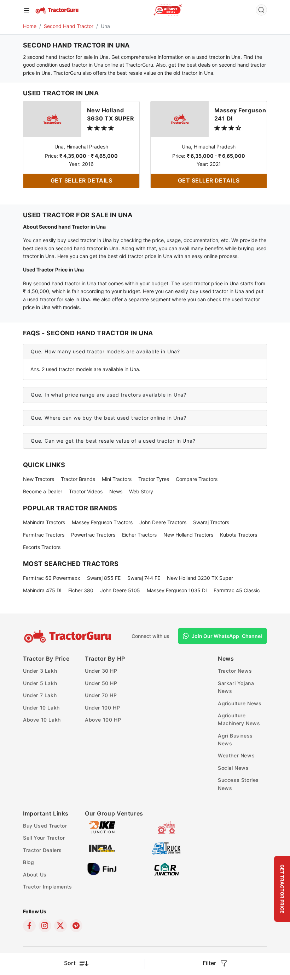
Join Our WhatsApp (227, 636)
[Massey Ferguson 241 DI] (180, 119)
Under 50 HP (101, 683)
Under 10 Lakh (41, 708)
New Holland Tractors (188, 535)
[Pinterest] (76, 925)
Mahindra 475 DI (42, 590)
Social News (233, 768)
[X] (60, 925)
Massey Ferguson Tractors (102, 522)
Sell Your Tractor (44, 838)
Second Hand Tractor (68, 26)
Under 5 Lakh (40, 683)
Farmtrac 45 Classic (237, 590)
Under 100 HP (102, 708)
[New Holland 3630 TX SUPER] (52, 119)
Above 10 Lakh (42, 720)
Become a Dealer (42, 491)
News (115, 491)
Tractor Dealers (42, 850)
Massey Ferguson (240, 114)
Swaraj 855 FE (104, 578)
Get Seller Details (81, 180)
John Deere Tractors (162, 522)
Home (29, 26)
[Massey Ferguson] (167, 10)
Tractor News (235, 671)
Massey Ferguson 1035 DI (177, 590)
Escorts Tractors (41, 547)
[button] (145, 351)
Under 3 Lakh (40, 671)
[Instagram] (45, 925)
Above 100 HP (103, 720)
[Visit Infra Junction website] (102, 848)
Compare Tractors (197, 479)
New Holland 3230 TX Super (200, 578)
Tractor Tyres (153, 479)
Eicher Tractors (139, 535)
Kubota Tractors (238, 535)
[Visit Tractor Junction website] (166, 827)
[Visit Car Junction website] (166, 868)
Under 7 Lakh (40, 695)
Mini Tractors (117, 479)
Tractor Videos (86, 491)
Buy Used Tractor (45, 826)
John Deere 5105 (120, 590)
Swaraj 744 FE (143, 578)
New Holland (110, 114)
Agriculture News (240, 703)
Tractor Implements (47, 887)
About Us (35, 875)
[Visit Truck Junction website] (166, 848)
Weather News (236, 755)
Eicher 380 (80, 590)
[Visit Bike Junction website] (102, 827)
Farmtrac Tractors (43, 535)
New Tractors (38, 479)
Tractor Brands (78, 479)
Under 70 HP (101, 695)
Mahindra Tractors (44, 522)
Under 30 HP (101, 671)
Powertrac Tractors (93, 535)
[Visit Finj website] (102, 868)
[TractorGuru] (57, 9)
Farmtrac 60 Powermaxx (51, 578)
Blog (28, 862)
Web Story (141, 491)
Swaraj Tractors (211, 522)
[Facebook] (29, 925)
